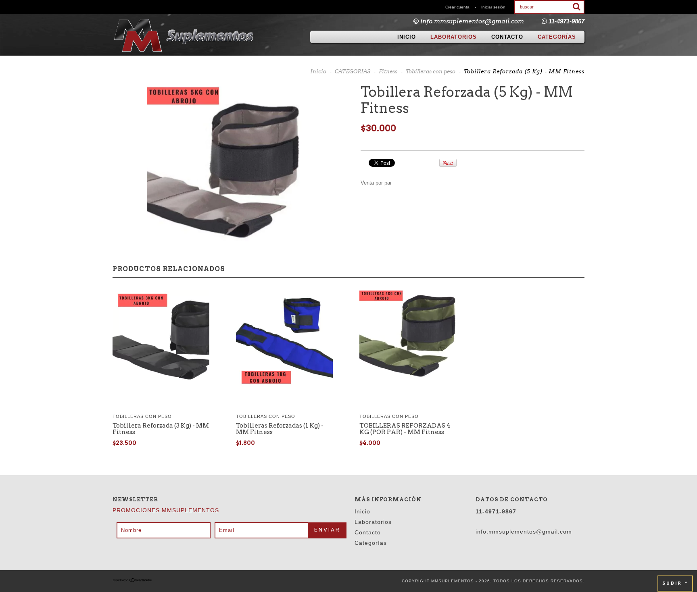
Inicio (406, 37)
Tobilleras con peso (430, 72)
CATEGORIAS (352, 72)
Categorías (557, 37)
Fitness (388, 72)
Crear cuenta (457, 7)
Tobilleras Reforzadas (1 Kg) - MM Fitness (279, 428)
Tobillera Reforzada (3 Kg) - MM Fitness (161, 428)
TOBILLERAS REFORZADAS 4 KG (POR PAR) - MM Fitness (405, 428)
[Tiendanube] (133, 581)
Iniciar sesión (493, 7)
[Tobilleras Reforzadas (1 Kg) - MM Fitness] (284, 339)
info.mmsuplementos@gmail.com (472, 21)
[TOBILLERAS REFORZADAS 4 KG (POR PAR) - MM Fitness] (407, 339)
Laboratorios (453, 37)
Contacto (507, 37)
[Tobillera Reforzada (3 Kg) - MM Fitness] (161, 339)
